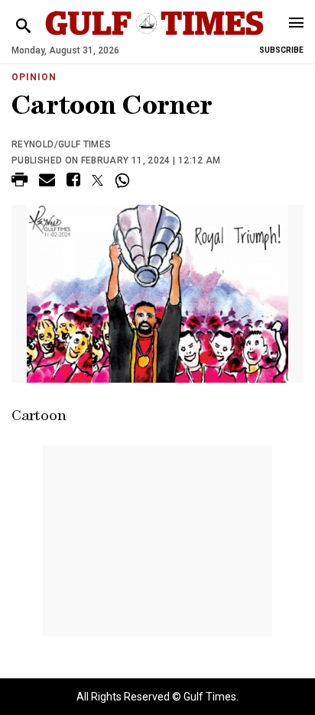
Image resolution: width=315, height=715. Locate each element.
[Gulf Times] (154, 38)
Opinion (34, 77)
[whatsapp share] (124, 180)
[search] (23, 26)
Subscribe (281, 50)
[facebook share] (73, 182)
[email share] (47, 182)
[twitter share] (97, 180)
